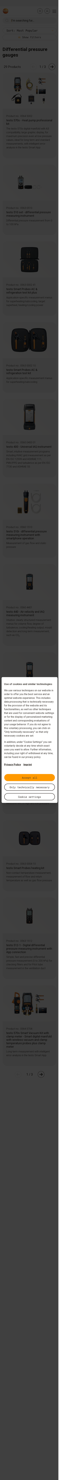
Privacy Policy (12, 764)
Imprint (27, 764)
